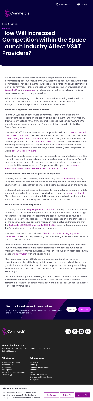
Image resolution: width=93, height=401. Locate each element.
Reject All (67, 395)
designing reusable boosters (40, 209)
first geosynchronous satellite (23, 138)
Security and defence (39, 367)
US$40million (20, 253)
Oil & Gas (34, 362)
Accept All (82, 395)
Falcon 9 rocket (43, 141)
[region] (46, 393)
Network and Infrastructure (13, 372)
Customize (51, 395)
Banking (33, 365)
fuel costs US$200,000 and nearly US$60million (32, 225)
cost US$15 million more (24, 150)
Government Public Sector (41, 377)
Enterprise (34, 379)
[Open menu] (86, 13)
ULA (15, 90)
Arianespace (28, 90)
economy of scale (76, 193)
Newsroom (12, 24)
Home (4, 24)
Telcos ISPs (34, 369)
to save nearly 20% (70, 178)
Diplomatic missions (38, 374)
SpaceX (9, 90)
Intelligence (7, 369)
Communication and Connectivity (11, 363)
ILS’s (57, 144)
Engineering (7, 367)
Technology (7, 374)
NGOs (32, 372)
